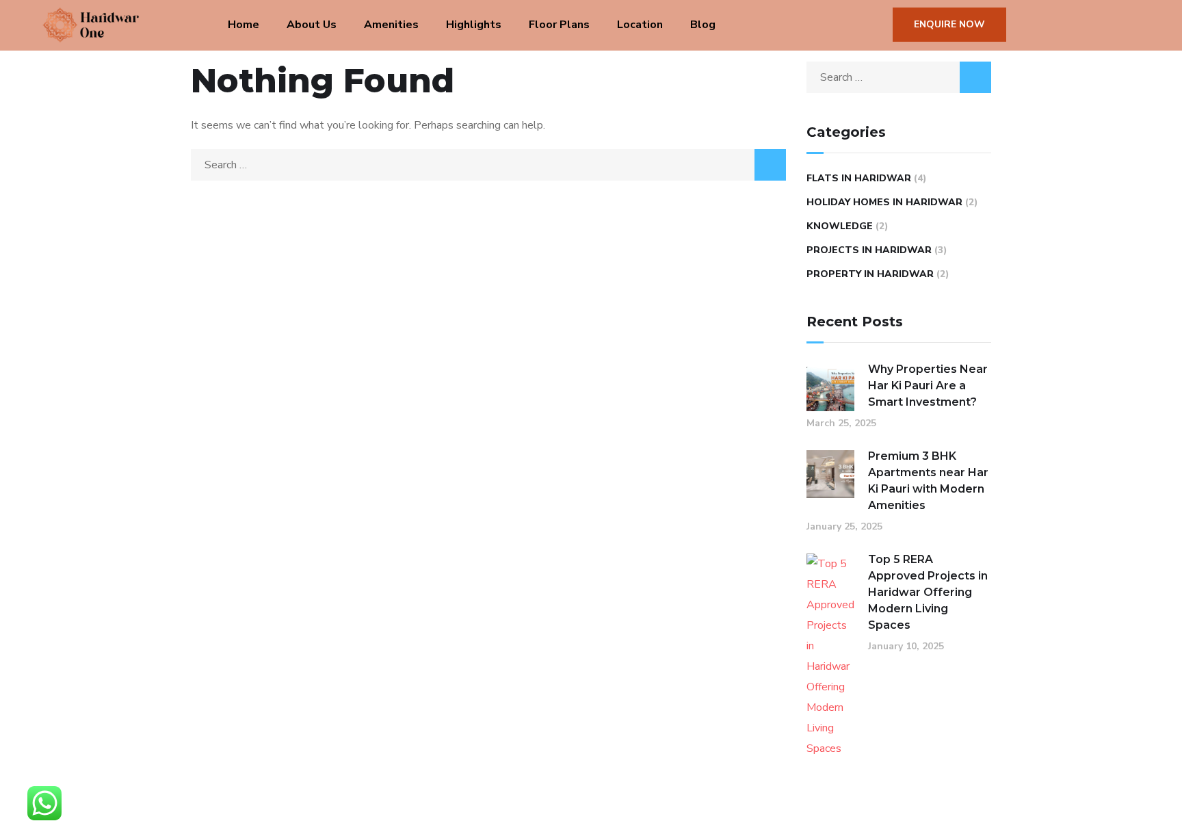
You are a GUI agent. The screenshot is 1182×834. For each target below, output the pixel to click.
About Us (312, 24)
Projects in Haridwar (869, 250)
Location (640, 24)
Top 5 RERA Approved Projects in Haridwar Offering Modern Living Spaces (928, 592)
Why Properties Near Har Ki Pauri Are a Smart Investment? (928, 385)
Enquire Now (949, 24)
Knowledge (839, 226)
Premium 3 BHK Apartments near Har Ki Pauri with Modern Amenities (928, 480)
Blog (702, 24)
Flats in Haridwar (858, 178)
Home (243, 24)
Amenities (391, 24)
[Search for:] (488, 164)
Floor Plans (559, 24)
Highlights (473, 24)
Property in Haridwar (870, 274)
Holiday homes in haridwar (884, 202)
